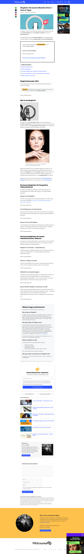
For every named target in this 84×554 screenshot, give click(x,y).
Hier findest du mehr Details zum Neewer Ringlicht (34, 57)
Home (45, 1)
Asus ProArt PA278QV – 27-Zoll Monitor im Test (43, 400)
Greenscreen (48, 180)
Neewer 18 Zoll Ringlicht (42, 333)
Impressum (60, 549)
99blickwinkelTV (31, 452)
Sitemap (50, 549)
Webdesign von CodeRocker (33, 549)
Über (65, 1)
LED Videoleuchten (45, 178)
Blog (48, 1)
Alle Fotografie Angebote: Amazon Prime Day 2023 (43, 420)
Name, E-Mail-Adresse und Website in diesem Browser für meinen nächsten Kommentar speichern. (37, 488)
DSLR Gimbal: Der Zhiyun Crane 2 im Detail (42, 427)
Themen (52, 1)
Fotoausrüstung (60, 1)
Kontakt (55, 549)
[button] (69, 2)
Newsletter (45, 549)
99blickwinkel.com (22, 549)
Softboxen (22, 180)
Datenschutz (66, 549)
